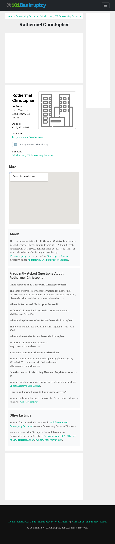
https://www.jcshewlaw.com (27, 137)
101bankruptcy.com (20, 256)
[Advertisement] (44, 58)
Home (10, 16)
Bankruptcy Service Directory (54, 521)
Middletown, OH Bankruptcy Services (60, 16)
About (103, 521)
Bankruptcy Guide (26, 521)
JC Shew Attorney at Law (48, 439)
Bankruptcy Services (27, 16)
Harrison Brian (26, 439)
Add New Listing (28, 401)
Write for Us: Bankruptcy (84, 521)
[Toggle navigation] (105, 5)
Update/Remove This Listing (25, 385)
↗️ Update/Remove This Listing (31, 144)
